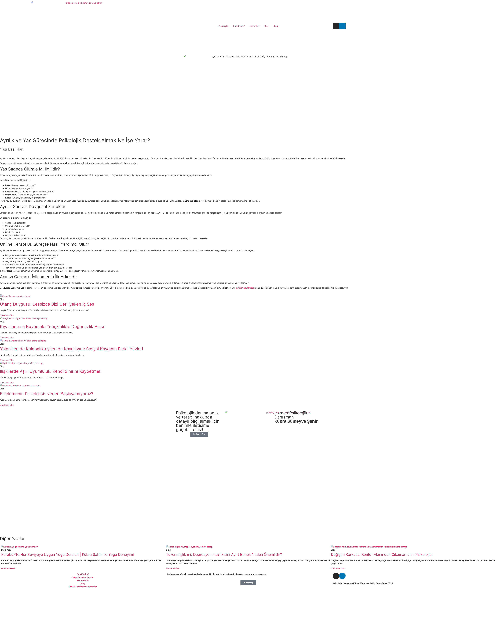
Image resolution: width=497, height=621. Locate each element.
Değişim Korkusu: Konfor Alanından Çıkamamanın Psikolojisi (381, 554)
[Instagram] (336, 26)
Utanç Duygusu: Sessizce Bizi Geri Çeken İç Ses (47, 304)
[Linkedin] (342, 26)
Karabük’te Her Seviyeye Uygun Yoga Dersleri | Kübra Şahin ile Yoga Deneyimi (67, 554)
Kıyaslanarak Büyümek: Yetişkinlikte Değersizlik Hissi (52, 326)
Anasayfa (223, 26)
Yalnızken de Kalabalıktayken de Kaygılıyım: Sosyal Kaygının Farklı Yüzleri (71, 348)
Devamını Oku (7, 315)
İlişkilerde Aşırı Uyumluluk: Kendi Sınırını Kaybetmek (50, 371)
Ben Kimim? (239, 26)
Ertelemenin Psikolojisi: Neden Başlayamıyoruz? (46, 393)
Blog (275, 26)
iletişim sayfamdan (245, 288)
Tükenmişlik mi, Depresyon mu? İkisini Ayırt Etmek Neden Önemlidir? (224, 554)
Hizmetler (254, 26)
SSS (266, 26)
